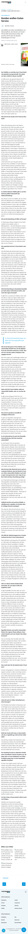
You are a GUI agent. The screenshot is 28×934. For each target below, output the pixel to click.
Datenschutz (4, 922)
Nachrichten (3, 900)
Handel (16, 900)
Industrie (16, 905)
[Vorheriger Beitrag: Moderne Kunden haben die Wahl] (4, 884)
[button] (7, 26)
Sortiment (3, 905)
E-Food (2, 902)
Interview (5, 878)
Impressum (17, 919)
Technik (2, 908)
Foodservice (17, 902)
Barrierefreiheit (18, 922)
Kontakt (3, 919)
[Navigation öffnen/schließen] (23, 929)
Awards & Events (18, 908)
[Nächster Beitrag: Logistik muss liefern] (24, 884)
